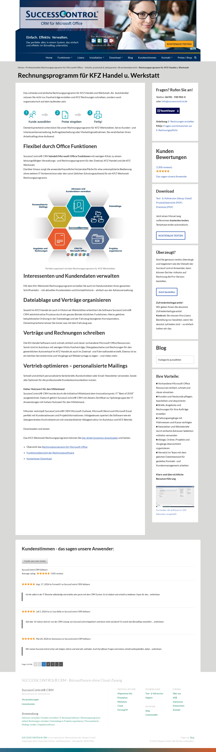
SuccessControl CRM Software (35, 569)
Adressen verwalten (31, 717)
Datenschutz (178, 705)
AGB (175, 697)
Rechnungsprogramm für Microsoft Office (64, 446)
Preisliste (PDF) (164, 206)
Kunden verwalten (50, 717)
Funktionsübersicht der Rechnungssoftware (50, 452)
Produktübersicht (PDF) (169, 202)
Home (49, 57)
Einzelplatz (122, 697)
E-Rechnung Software (69, 717)
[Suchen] (195, 57)
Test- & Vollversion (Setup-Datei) (174, 198)
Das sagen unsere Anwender (171, 176)
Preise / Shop (185, 57)
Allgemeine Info (124, 693)
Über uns (177, 693)
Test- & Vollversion (154, 693)
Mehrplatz (122, 701)
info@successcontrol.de (174, 101)
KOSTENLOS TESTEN (179, 43)
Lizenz (80, 57)
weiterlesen (155, 594)
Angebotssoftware (46, 724)
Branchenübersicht (127, 67)
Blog (130, 57)
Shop (147, 711)
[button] (71, 57)
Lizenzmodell (151, 714)
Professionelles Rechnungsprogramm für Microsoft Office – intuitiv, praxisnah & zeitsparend (71, 67)
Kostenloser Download (39, 458)
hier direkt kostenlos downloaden (100, 437)
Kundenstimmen (147, 57)
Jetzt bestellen (166, 291)
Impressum (178, 701)
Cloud (120, 705)
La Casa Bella (55, 611)
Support (149, 697)
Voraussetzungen (30, 699)
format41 (56, 584)
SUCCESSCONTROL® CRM (34, 737)
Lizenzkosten (28, 704)
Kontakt (176, 710)
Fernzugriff (122, 710)
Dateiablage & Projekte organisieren (67, 721)
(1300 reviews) (164, 167)
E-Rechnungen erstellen (181, 121)
